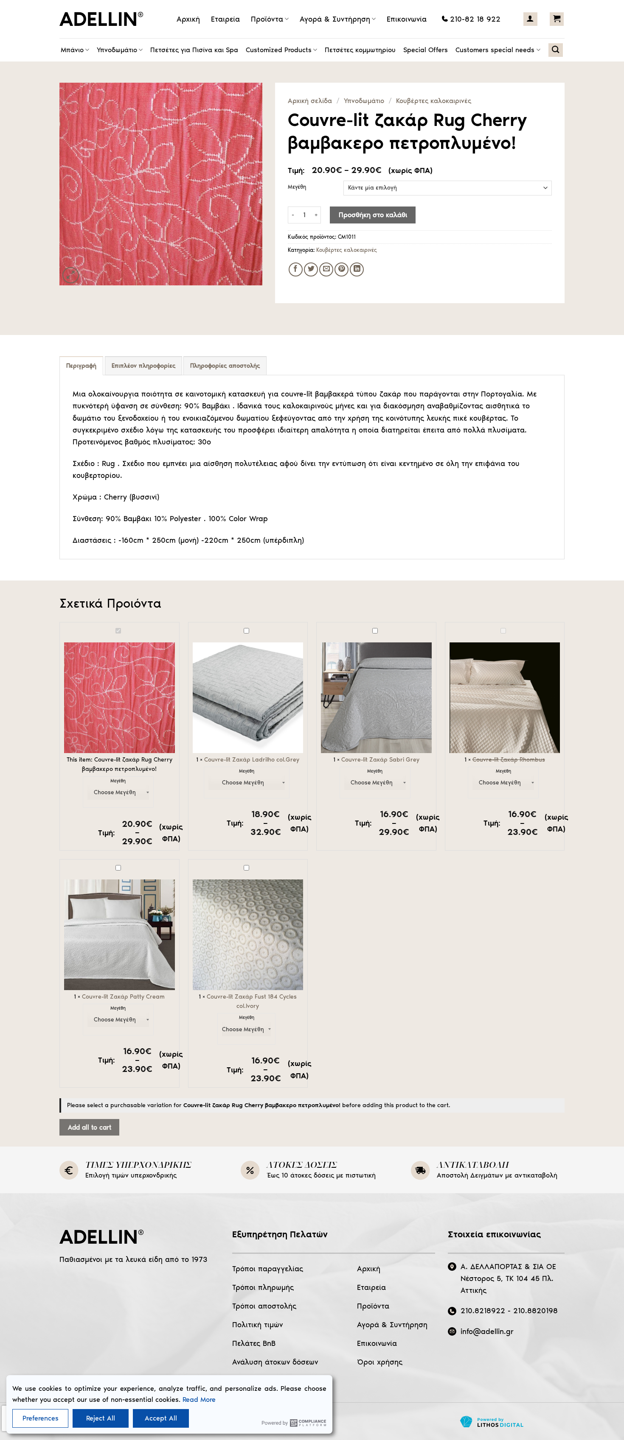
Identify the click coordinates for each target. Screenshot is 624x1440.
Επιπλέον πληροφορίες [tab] (143, 365)
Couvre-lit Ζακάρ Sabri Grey (380, 759)
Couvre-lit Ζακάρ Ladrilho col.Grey (251, 759)
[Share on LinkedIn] (357, 269)
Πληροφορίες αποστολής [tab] (225, 365)
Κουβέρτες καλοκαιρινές (433, 101)
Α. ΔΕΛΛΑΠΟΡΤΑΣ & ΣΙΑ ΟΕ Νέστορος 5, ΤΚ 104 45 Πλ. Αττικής (508, 1278)
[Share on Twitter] (311, 269)
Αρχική (188, 19)
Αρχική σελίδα (310, 101)
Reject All (100, 1418)
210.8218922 (483, 1310)
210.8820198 (535, 1310)
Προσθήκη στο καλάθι (373, 215)
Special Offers (425, 50)
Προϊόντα (267, 19)
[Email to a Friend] (326, 269)
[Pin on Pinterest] (341, 269)
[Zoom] (70, 275)
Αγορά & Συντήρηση (335, 19)
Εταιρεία (225, 19)
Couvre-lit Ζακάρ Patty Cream (123, 996)
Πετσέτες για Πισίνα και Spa (194, 50)
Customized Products (279, 50)
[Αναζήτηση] (555, 50)
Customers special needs (494, 50)
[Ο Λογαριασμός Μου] (530, 19)
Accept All (161, 1418)
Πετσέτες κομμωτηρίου (360, 50)
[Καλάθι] (557, 19)
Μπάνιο (72, 50)
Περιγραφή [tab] (81, 365)
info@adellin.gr (487, 1331)
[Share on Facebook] (296, 269)
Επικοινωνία (407, 19)
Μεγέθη (297, 187)
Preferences (40, 1418)
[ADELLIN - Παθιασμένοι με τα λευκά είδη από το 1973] (104, 19)
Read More (199, 1399)
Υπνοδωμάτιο (117, 50)
